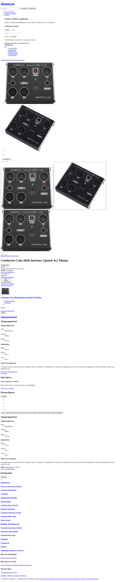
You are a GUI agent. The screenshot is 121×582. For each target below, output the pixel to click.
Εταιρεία (4, 539)
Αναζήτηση (24, 8)
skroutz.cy (4, 575)
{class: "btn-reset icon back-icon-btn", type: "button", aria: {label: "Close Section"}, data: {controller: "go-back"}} (32, 413)
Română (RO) (12, 52)
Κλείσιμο (4, 396)
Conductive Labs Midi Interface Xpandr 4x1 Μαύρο (21, 297)
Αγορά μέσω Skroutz (9, 498)
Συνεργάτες (5, 483)
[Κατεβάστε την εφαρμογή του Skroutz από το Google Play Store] (12, 572)
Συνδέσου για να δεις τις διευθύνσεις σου (17, 43)
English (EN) (12, 50)
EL (5, 47)
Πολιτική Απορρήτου (55, 579)
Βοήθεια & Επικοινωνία (10, 524)
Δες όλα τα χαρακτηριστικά (9, 372)
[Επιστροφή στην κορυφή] (1, 479)
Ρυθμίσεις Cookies (80, 579)
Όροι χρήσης (44, 579)
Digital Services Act (93, 579)
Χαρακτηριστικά (9, 301)
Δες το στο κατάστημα (7, 272)
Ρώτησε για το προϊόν (7, 388)
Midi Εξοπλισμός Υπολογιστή (10, 256)
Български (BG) (13, 53)
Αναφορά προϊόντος (7, 285)
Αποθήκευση (8, 45)
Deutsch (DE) (12, 55)
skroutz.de (17, 575)
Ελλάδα (7, 15)
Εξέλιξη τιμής (5, 265)
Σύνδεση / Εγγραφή (10, 13)
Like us (3, 565)
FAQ (37, 579)
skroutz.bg (23, 575)
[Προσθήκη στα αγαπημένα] (1, 161)
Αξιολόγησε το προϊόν (7, 284)
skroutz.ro (10, 575)
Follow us (9, 565)
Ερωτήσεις (4, 373)
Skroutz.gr (8, 3)
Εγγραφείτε (15, 565)
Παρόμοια (8, 303)
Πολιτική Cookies (67, 579)
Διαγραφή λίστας (19, 60)
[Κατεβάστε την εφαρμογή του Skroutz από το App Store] (4, 572)
